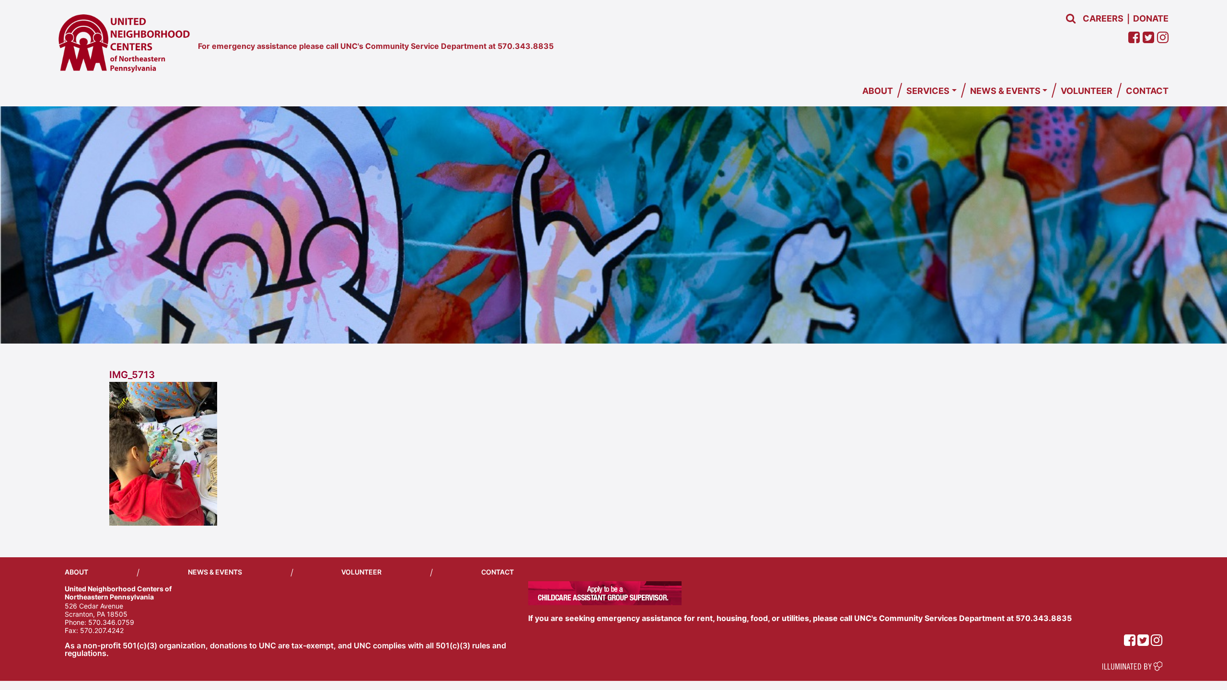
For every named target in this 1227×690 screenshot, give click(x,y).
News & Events (1005, 91)
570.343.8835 (526, 46)
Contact (1147, 91)
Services (927, 91)
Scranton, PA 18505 (96, 614)
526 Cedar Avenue (94, 606)
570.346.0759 (111, 622)
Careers (1103, 18)
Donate (1151, 18)
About (877, 91)
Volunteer (1086, 91)
